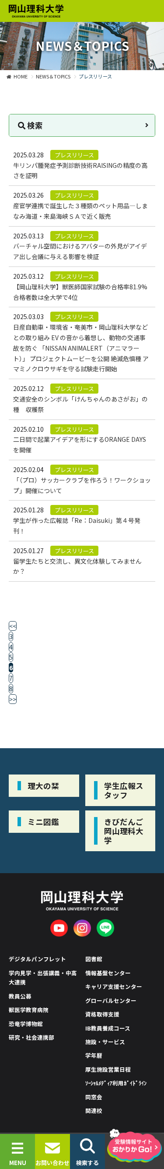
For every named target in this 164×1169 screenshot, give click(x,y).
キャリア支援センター (113, 986)
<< (12, 626)
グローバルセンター (110, 1000)
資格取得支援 (102, 1014)
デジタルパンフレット (37, 959)
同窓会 (93, 1097)
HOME (21, 76)
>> (12, 699)
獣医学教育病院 (29, 1010)
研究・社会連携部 (31, 1037)
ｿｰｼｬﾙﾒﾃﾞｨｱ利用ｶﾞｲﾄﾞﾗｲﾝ (116, 1083)
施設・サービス (105, 1042)
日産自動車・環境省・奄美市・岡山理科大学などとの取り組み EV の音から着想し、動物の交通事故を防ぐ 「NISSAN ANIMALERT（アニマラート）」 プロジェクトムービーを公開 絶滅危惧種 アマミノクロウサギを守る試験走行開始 (81, 348)
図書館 (93, 959)
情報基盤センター (108, 973)
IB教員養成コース (107, 1028)
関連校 (93, 1110)
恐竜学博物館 (26, 1024)
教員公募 (20, 996)
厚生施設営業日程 (108, 1069)
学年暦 (93, 1055)
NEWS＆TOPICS (53, 76)
